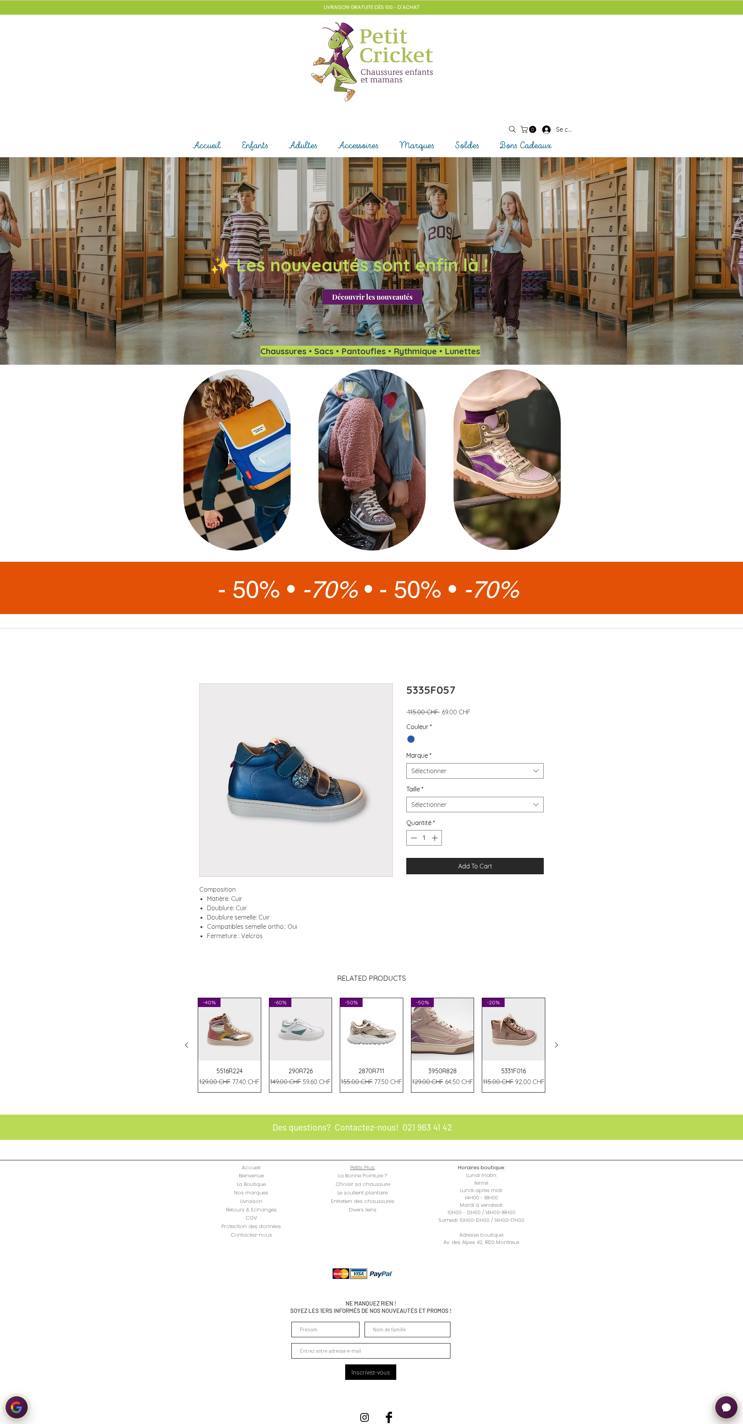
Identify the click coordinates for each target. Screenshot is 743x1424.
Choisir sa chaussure (363, 1185)
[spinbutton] (424, 838)
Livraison (251, 1201)
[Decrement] (412, 838)
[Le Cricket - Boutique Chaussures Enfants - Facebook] (389, 1418)
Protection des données (251, 1227)
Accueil (209, 656)
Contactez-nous (251, 1235)
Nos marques (251, 1193)
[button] (529, 129)
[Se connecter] (539, 129)
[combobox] (475, 771)
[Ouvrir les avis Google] (16, 1407)
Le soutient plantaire (362, 1193)
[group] (371, 1045)
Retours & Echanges (251, 1210)
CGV (251, 1218)
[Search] (512, 129)
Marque (418, 756)
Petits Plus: (362, 1168)
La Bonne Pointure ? (362, 1176)
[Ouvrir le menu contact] (726, 1407)
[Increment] (435, 838)
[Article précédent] (186, 1045)
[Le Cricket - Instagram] (364, 1418)
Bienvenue (251, 1176)
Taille (414, 790)
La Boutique (251, 1185)
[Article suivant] (556, 1045)
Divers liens (363, 1210)
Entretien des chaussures (362, 1201)
